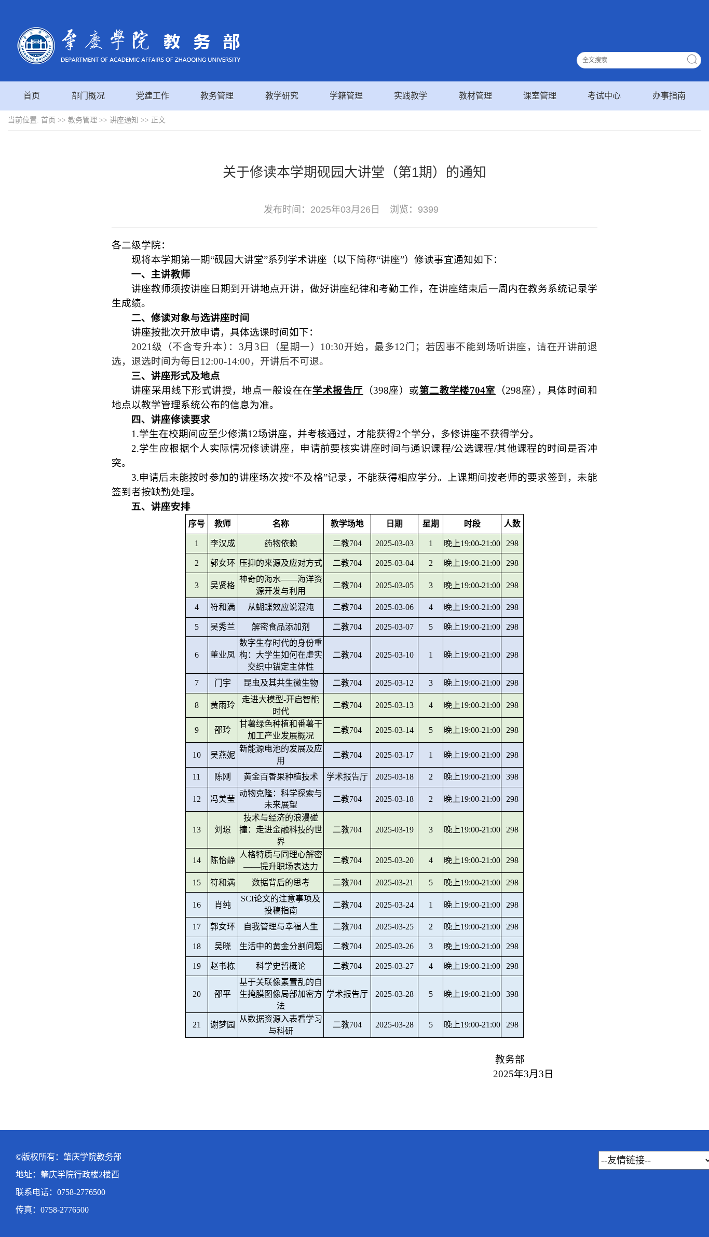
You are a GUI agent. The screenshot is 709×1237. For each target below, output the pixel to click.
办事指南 (669, 95)
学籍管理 (346, 95)
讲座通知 (124, 120)
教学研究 (281, 95)
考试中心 (604, 95)
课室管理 (539, 95)
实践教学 (410, 95)
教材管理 (475, 95)
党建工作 (152, 95)
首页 (31, 95)
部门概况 (88, 95)
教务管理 (217, 95)
